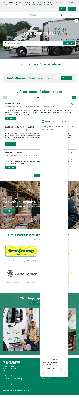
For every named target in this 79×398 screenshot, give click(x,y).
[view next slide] (74, 97)
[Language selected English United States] (62, 15)
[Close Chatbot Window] (65, 121)
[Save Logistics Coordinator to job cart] (72, 152)
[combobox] (33, 43)
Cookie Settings (45, 4)
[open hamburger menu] (5, 15)
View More (39, 175)
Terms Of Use (45, 379)
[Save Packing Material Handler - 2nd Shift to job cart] (72, 127)
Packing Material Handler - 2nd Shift (20, 127)
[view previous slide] (5, 97)
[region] (54, 247)
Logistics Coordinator (14, 152)
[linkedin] (5, 384)
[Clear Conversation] (59, 121)
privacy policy (50, 127)
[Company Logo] (33, 15)
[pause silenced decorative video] (76, 21)
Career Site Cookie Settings (14, 379)
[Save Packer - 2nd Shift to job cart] (72, 104)
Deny (62, 9)
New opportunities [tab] (38, 97)
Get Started (66, 78)
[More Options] (44, 374)
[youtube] (11, 384)
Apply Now (10, 118)
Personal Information (12, 376)
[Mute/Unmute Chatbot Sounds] (62, 121)
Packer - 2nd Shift (12, 104)
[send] (64, 374)
